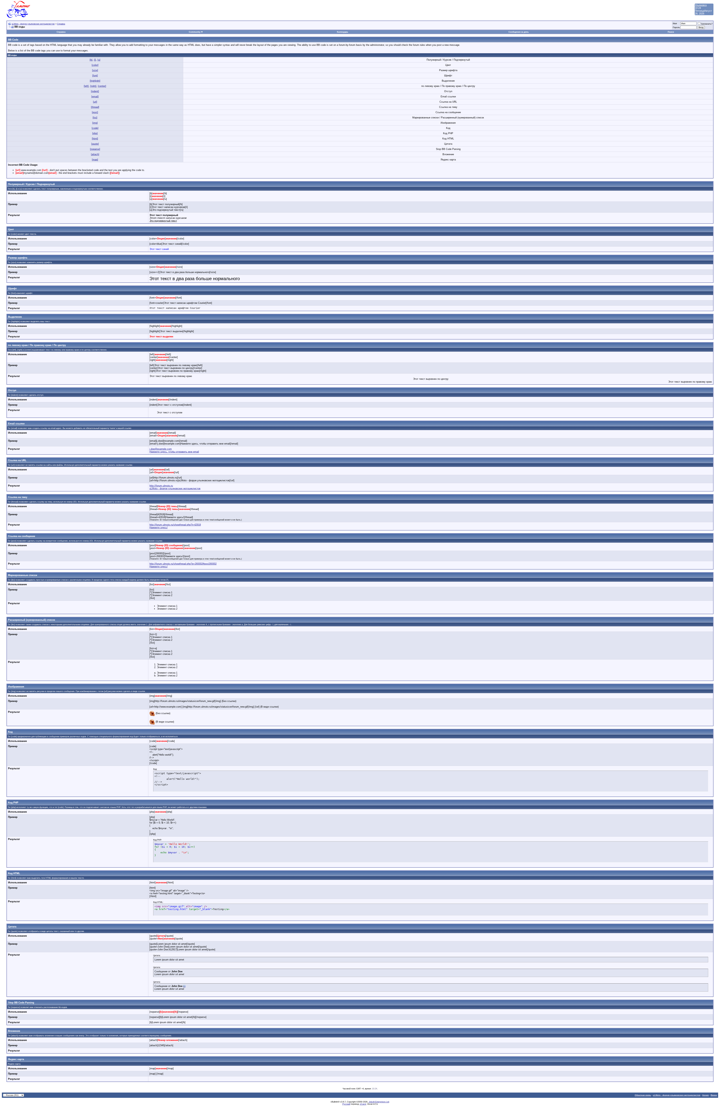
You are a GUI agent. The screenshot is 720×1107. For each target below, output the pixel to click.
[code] (95, 128)
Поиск (671, 32)
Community (194, 32)
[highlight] (95, 80)
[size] (95, 70)
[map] (95, 159)
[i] (95, 59)
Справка (61, 24)
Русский (346, 1104)
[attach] (95, 154)
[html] (95, 138)
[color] (95, 65)
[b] (91, 59)
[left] (86, 86)
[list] (95, 117)
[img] (95, 122)
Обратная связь (643, 1095)
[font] (95, 75)
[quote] (95, 143)
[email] (95, 96)
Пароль (676, 27)
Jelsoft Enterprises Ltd (379, 1102)
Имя (675, 23)
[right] (93, 86)
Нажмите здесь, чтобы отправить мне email (174, 451)
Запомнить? (706, 24)
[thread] (95, 107)
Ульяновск (701, 5)
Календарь (342, 32)
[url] (95, 101)
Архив (705, 1095)
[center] (102, 86)
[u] (99, 59)
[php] (95, 133)
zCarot (363, 1104)
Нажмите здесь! (158, 527)
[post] (95, 112)
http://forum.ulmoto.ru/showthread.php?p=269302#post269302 (183, 563)
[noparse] (95, 149)
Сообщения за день (518, 32)
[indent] (95, 91)
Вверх (714, 1095)
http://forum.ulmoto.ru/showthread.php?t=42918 (175, 524)
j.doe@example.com (160, 448)
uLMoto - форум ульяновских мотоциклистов (33, 24)
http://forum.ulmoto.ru (161, 485)
